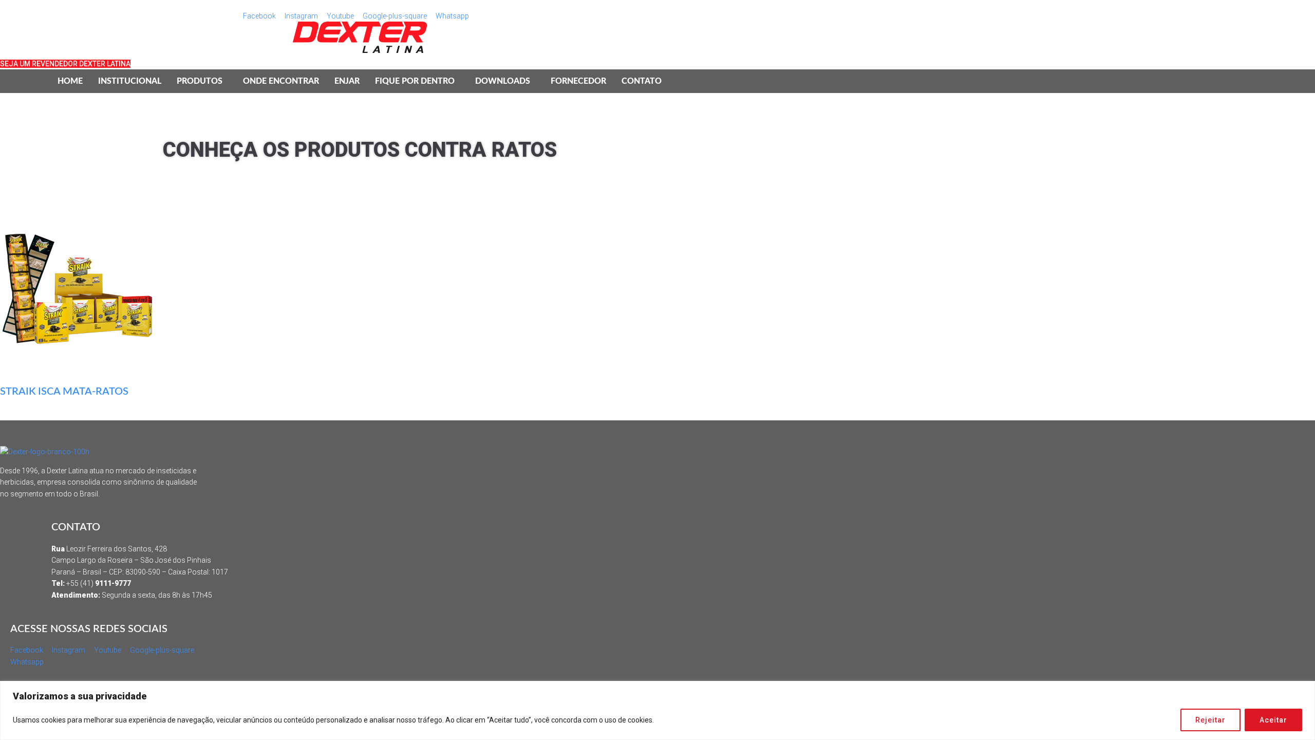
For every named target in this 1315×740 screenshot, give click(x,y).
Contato (642, 81)
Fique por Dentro (415, 81)
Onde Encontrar (281, 81)
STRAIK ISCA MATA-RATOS (64, 391)
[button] (202, 81)
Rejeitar (1210, 720)
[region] (657, 710)
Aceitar (1273, 720)
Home (70, 81)
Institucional (129, 81)
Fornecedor (578, 81)
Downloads (502, 81)
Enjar (347, 81)
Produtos (199, 81)
